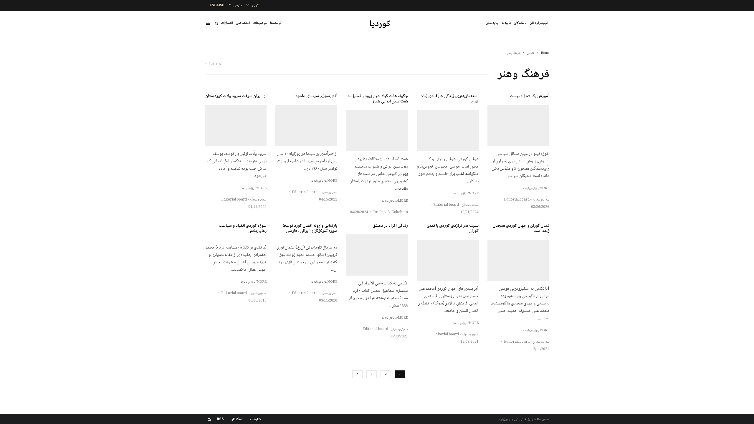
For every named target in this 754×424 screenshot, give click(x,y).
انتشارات (227, 23)
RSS (220, 420)
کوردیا (380, 24)
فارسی (237, 5)
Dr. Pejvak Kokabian (390, 212)
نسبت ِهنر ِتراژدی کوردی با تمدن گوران (452, 228)
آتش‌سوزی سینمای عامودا (315, 96)
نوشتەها (275, 23)
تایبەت (506, 23)
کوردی (255, 5)
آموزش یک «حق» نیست (529, 96)
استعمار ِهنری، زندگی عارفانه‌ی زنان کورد (450, 99)
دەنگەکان (237, 420)
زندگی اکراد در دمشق (390, 225)
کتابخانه (255, 420)
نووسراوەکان (539, 23)
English (217, 5)
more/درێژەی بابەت (536, 188)
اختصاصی (243, 23)
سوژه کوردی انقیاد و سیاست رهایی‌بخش (243, 228)
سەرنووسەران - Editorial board (526, 200)
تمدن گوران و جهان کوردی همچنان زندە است (521, 228)
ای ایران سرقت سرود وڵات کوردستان (236, 96)
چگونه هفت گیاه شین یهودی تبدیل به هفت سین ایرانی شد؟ (377, 99)
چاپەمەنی (492, 23)
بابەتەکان (520, 23)
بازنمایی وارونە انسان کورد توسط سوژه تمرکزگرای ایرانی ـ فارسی (309, 228)
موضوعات (260, 23)
